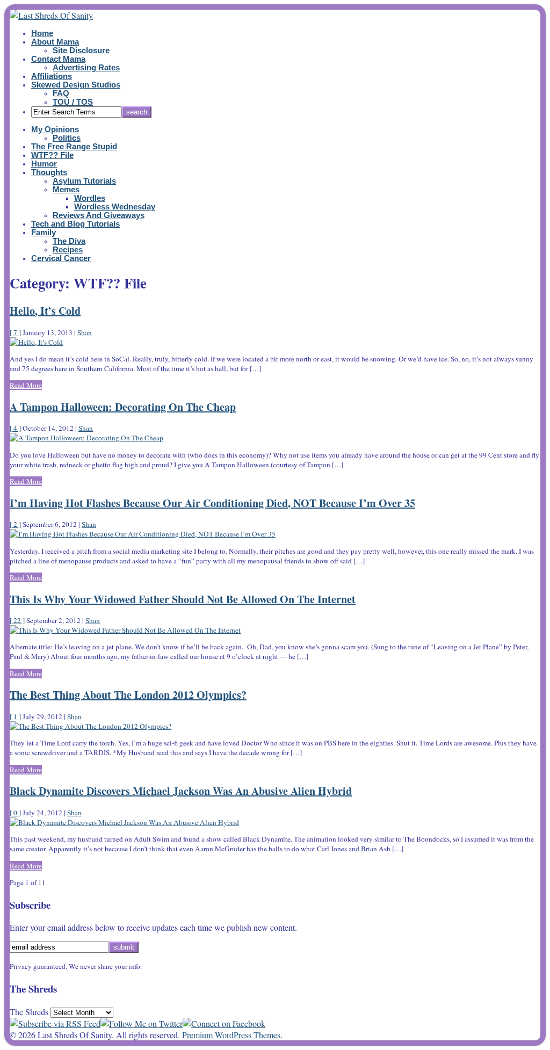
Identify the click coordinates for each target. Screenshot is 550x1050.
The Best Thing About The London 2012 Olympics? (128, 695)
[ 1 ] (15, 716)
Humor (44, 164)
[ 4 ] (15, 428)
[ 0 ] (15, 812)
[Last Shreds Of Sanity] (51, 15)
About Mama (55, 42)
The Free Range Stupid (74, 146)
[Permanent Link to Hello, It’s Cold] (36, 342)
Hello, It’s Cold (45, 310)
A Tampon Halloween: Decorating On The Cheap (123, 407)
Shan (84, 332)
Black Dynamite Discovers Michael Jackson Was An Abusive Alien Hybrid (181, 791)
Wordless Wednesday (114, 206)
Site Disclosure (81, 50)
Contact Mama (58, 59)
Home (42, 33)
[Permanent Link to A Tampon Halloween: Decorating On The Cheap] (86, 438)
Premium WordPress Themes (231, 1034)
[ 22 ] (17, 620)
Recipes (68, 249)
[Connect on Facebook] (224, 1023)
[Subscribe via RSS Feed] (55, 1023)
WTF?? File (52, 155)
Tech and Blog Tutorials (75, 224)
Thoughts (49, 172)
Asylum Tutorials (84, 181)
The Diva (69, 241)
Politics (67, 138)
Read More (26, 385)
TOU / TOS (73, 102)
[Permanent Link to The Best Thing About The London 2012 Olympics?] (90, 726)
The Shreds (29, 1011)
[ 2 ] (15, 524)
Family (43, 232)
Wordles (89, 198)
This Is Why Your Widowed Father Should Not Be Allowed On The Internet (183, 599)
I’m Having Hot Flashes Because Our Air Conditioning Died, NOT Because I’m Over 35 (212, 503)
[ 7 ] (15, 332)
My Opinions (55, 129)
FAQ (61, 93)
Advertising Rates (86, 67)
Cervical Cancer (61, 258)
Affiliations (51, 76)
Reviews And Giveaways (98, 215)
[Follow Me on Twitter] (141, 1023)
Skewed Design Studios (75, 85)
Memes (66, 189)
